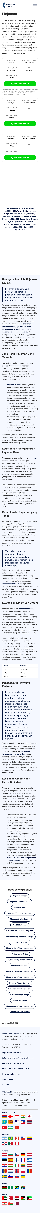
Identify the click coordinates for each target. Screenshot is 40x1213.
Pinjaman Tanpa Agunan (20, 902)
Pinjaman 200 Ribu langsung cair (19, 977)
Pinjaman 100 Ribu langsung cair (19, 931)
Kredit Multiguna (20, 925)
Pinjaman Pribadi (20, 896)
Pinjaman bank (20, 907)
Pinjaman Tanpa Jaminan (19, 983)
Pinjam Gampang (20, 1000)
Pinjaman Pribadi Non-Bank (19, 989)
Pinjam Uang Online (20, 954)
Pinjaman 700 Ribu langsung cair (19, 971)
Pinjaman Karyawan (19, 942)
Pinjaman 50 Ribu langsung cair (20, 913)
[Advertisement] (20, 185)
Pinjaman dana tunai (19, 965)
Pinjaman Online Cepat (19, 919)
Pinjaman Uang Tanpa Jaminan (19, 960)
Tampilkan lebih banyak (20, 1012)
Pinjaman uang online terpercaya (19, 936)
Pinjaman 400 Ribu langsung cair (19, 1006)
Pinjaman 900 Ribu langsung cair (19, 948)
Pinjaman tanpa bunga (19, 995)
